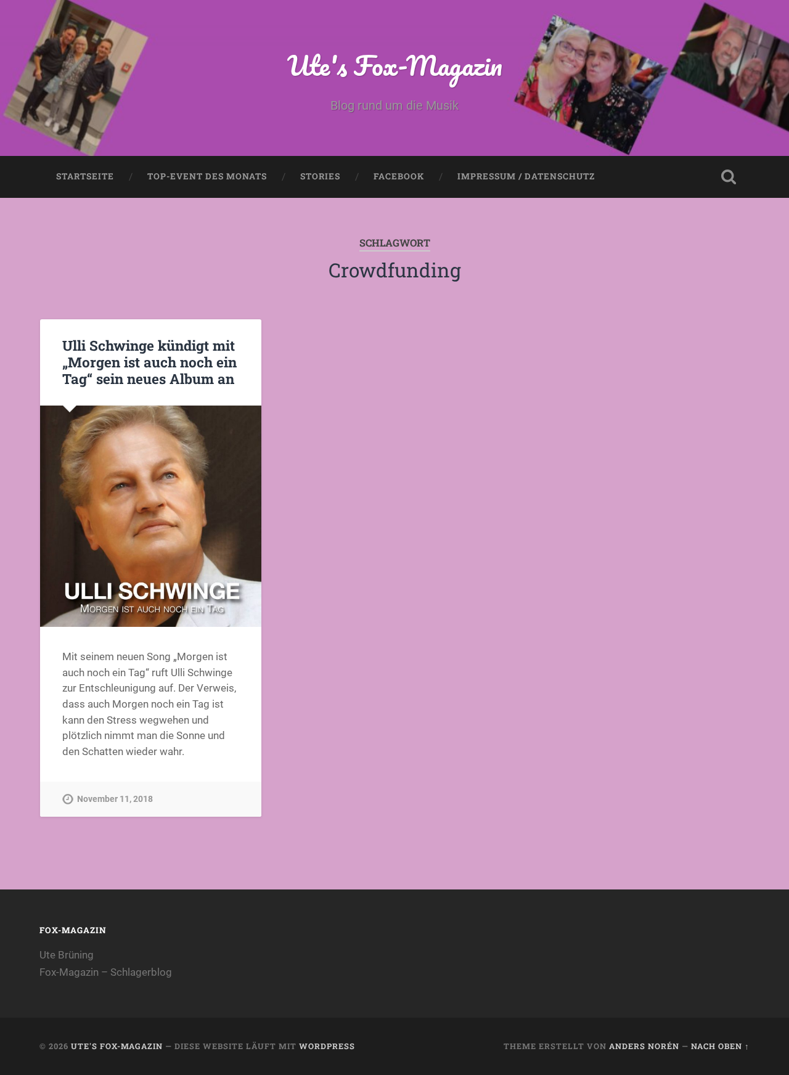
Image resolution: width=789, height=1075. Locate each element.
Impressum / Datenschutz (526, 176)
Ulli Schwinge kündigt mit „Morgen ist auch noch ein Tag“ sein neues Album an (149, 362)
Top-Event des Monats (207, 176)
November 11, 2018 (115, 799)
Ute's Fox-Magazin (394, 65)
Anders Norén (644, 1046)
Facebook (399, 176)
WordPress (327, 1046)
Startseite (85, 176)
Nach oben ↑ (720, 1046)
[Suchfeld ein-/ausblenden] (729, 177)
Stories (320, 176)
